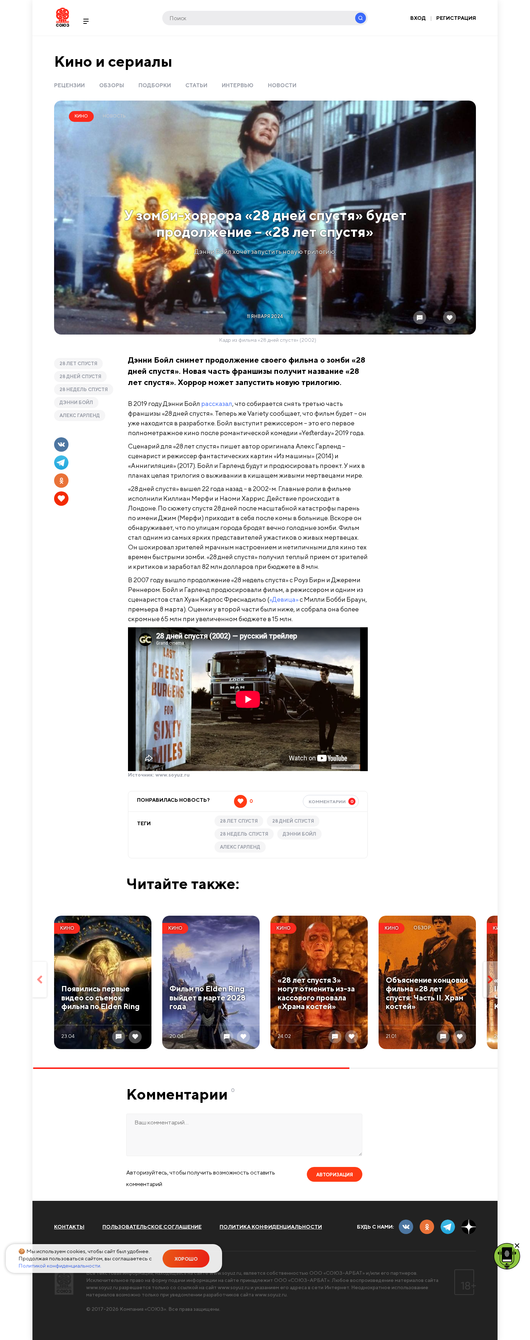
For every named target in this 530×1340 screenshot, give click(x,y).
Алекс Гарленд (79, 415)
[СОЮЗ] (64, 1282)
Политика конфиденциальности (271, 1227)
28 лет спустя (78, 363)
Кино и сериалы (113, 61)
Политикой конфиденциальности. (59, 1265)
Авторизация (334, 1174)
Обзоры (111, 85)
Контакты (69, 1227)
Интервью (237, 85)
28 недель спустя (83, 389)
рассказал (216, 403)
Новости (282, 85)
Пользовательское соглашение (152, 1227)
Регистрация (456, 18)
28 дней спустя (80, 376)
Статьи (196, 85)
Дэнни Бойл (76, 402)
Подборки (154, 85)
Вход (418, 18)
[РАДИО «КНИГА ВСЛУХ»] (507, 1255)
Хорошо (186, 1259)
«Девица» (284, 599)
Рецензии (69, 85)
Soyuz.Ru (62, 17)
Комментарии (331, 801)
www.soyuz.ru (172, 775)
